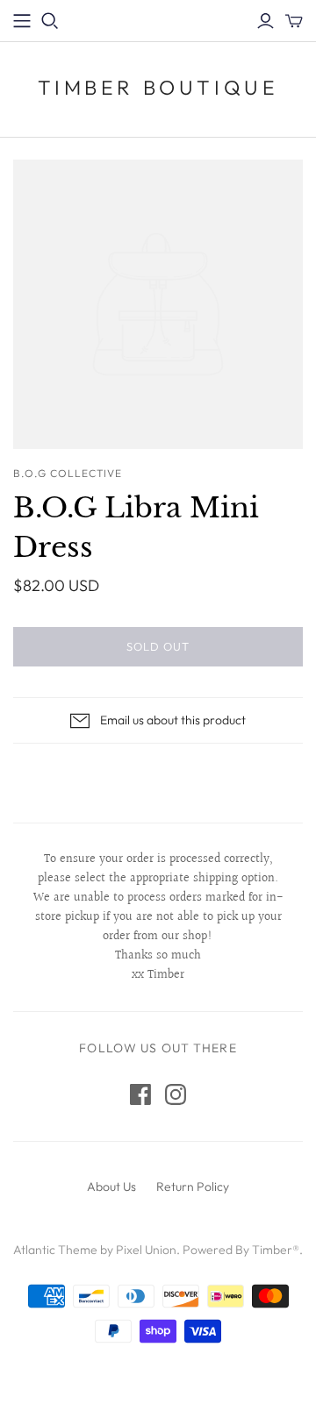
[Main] (22, 21)
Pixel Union (146, 1250)
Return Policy (192, 1186)
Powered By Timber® (241, 1250)
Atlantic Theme (55, 1250)
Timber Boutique (158, 87)
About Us (111, 1186)
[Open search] (50, 21)
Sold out (158, 646)
